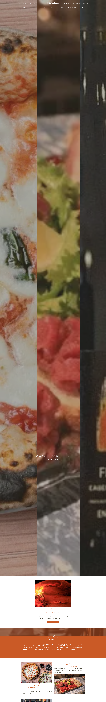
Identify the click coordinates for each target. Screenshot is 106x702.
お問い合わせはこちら (80, 3)
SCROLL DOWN (53, 574)
